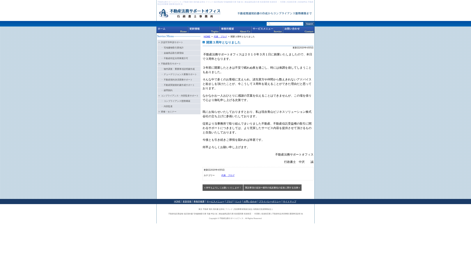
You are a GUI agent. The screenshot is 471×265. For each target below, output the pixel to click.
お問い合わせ (298, 29)
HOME (207, 36)
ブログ (229, 201)
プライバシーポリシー (270, 201)
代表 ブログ (220, 36)
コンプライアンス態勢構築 (177, 101)
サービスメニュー (267, 29)
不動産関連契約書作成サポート (179, 85)
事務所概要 (235, 29)
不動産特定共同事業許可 (176, 58)
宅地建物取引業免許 (174, 47)
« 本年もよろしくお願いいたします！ (222, 187)
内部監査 (168, 106)
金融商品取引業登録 (174, 53)
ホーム (172, 29)
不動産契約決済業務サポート (178, 79)
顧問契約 (168, 90)
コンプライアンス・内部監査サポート (180, 95)
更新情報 (203, 29)
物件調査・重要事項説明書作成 (179, 69)
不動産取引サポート (171, 63)
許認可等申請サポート (172, 42)
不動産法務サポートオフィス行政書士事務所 (198, 13)
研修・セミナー (168, 111)
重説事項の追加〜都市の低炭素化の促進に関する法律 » (272, 187)
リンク (238, 201)
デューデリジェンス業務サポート (180, 74)
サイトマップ (289, 201)
